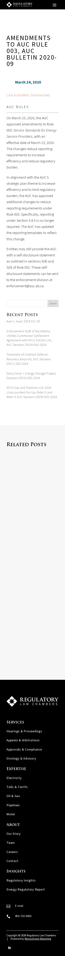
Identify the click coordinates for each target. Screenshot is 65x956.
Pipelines (13, 805)
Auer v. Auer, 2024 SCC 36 (23, 321)
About (13, 825)
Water (10, 814)
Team (10, 843)
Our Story (13, 834)
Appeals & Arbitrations (23, 740)
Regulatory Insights (21, 880)
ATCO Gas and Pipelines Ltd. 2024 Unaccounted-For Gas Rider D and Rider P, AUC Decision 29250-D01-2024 (31, 392)
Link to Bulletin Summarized (28, 95)
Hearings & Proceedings (24, 731)
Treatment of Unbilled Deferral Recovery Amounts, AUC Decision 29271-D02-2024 (28, 359)
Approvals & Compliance (24, 749)
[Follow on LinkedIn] (9, 948)
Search (53, 303)
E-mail (19, 905)
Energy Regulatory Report (25, 889)
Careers (12, 852)
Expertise (16, 769)
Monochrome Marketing (38, 938)
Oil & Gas (13, 796)
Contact (12, 861)
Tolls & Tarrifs (17, 787)
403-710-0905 (23, 916)
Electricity (13, 778)
